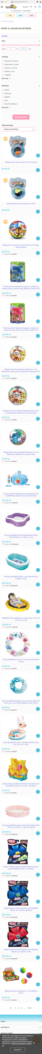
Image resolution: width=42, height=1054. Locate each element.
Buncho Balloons (10, 104)
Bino (6, 100)
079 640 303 (27, 11)
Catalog (10, 21)
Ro (6, 2)
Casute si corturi (10, 68)
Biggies (7, 97)
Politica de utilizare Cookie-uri (17, 1045)
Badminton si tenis (11, 64)
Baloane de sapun (11, 61)
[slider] (2, 45)
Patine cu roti (9, 71)
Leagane (7, 75)
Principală (4, 21)
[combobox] (18, 129)
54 (29, 1008)
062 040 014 (17, 11)
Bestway (7, 93)
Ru (2, 2)
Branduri (25, 7)
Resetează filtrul (21, 117)
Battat (6, 90)
